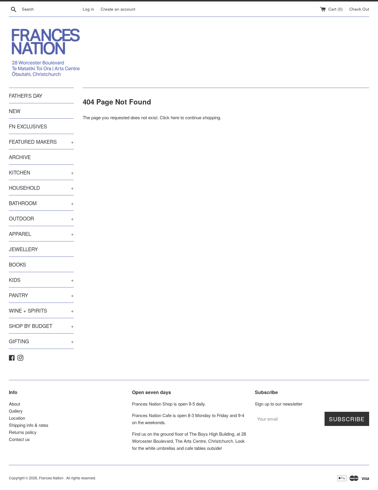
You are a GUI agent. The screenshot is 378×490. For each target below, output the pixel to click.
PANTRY (41, 295)
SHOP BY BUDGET (41, 325)
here (175, 117)
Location (17, 418)
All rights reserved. (81, 477)
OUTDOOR (41, 218)
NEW (14, 111)
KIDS (41, 279)
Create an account (118, 9)
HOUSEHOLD (41, 187)
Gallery (16, 411)
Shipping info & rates (28, 425)
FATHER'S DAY (25, 95)
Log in (88, 9)
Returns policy (23, 432)
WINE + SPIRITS (41, 310)
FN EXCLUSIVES (28, 126)
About (14, 404)
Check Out (359, 9)
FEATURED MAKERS (41, 141)
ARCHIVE (20, 157)
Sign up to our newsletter (278, 404)
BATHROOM (41, 203)
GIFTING (41, 341)
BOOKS (17, 264)
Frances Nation (51, 477)
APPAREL (41, 233)
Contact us (19, 439)
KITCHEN (41, 172)
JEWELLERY (23, 249)
